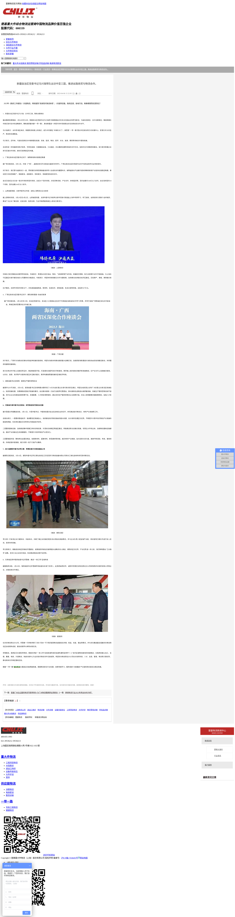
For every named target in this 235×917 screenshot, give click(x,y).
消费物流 (10, 789)
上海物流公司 (20, 710)
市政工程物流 (12, 807)
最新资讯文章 (209, 777)
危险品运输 (44, 63)
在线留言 (34, 4)
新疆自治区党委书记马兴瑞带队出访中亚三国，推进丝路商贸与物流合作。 (80, 69)
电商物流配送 (55, 63)
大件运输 (49, 710)
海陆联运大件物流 (14, 45)
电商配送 (10, 792)
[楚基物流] (19, 17)
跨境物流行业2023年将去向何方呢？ (79, 693)
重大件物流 (8, 756)
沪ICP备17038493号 (69, 858)
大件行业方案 (12, 48)
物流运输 (41, 710)
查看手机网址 (32, 94)
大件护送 (82, 710)
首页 (15, 69)
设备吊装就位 (60, 710)
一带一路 (7, 801)
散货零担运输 (33, 63)
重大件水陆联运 (20, 63)
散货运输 (10, 795)
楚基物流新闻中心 (26, 69)
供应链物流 (22, 714)
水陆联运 (10, 766)
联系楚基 (10, 54)
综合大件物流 (12, 42)
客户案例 (208, 765)
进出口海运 (31, 710)
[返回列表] (9, 93)
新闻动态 (38, 69)
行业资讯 (46, 69)
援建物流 (10, 810)
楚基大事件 (218, 749)
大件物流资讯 (12, 51)
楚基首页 (10, 39)
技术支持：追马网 (12, 751)
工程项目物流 (72, 710)
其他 (8, 777)
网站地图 (42, 4)
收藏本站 (26, 4)
